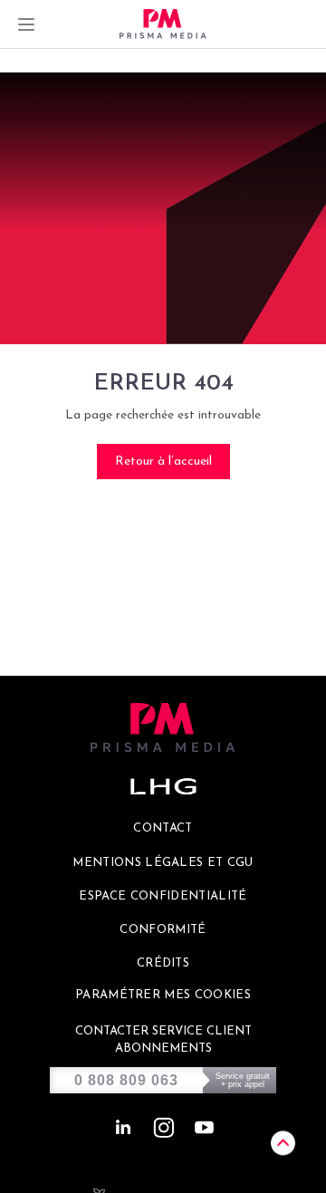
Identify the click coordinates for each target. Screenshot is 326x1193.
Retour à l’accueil (163, 461)
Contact (162, 828)
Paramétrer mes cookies (163, 995)
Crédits (163, 963)
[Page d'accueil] (163, 24)
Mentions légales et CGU (163, 863)
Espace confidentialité (162, 896)
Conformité (163, 930)
